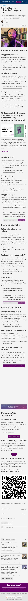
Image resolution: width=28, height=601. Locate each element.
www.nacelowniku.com (15, 467)
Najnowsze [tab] (7, 539)
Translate (3, 5)
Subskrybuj (18, 1)
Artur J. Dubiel (7, 20)
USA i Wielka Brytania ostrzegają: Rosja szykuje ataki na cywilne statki (13, 106)
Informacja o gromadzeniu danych (18, 594)
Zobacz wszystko (6, 578)
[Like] (2, 25)
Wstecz (4, 513)
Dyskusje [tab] (13, 539)
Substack (8, 599)
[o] (25, 557)
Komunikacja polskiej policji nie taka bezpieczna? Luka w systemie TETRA (12, 270)
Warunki (9, 594)
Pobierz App (19, 597)
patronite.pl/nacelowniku (9, 433)
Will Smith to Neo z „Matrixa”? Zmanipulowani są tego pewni (11, 325)
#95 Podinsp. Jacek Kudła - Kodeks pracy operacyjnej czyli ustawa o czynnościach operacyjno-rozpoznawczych (10, 567)
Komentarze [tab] (4, 523)
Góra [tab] (3, 539)
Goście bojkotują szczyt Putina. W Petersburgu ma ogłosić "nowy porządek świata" (15, 206)
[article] (14, 547)
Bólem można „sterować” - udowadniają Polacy (15, 342)
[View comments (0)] (5, 25)
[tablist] (7, 523)
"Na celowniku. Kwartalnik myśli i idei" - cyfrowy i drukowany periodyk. (10, 546)
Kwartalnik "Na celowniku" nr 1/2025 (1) (9, 543)
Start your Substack (11, 597)
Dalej (24, 513)
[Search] (25, 539)
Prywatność (6, 594)
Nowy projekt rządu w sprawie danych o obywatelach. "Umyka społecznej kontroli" (13, 248)
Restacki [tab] (10, 523)
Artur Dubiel (3, 122)
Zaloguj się (24, 1)
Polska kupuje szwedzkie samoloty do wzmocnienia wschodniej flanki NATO (13, 289)
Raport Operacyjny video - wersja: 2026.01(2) (10, 555)
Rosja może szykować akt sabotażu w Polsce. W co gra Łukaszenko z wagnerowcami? (15, 87)
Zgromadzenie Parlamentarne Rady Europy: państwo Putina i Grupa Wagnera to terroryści (14, 66)
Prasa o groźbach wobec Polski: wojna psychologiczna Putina (12, 171)
